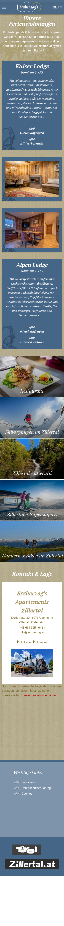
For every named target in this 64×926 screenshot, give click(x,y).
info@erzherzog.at (32, 632)
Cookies (27, 793)
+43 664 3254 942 (31, 627)
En (60, 7)
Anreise (41, 642)
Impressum (29, 782)
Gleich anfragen (32, 133)
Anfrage (25, 642)
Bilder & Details (32, 143)
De (55, 7)
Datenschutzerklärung (36, 788)
